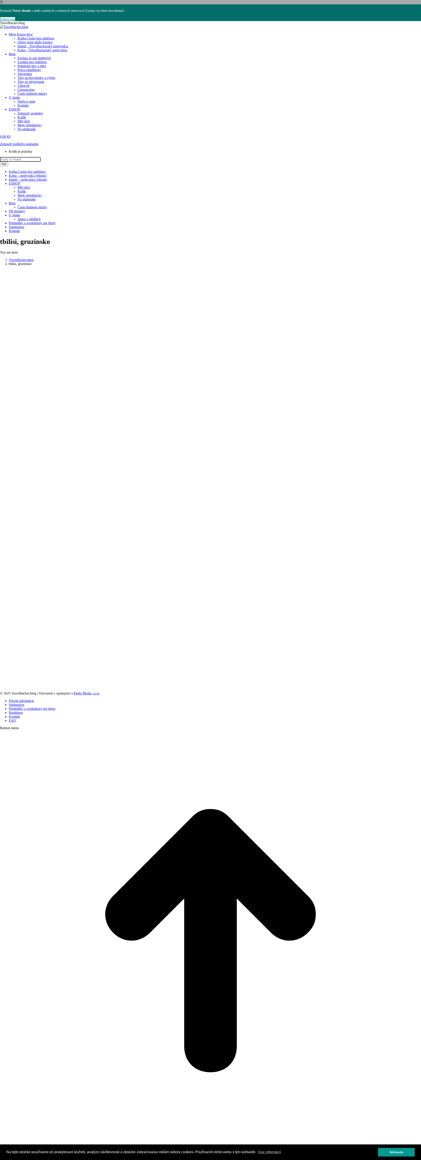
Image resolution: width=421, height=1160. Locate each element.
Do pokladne (30, 144)
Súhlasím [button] (396, 1152)
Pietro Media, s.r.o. (87, 693)
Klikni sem (7, 19)
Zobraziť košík (10, 144)
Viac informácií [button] (269, 1152)
